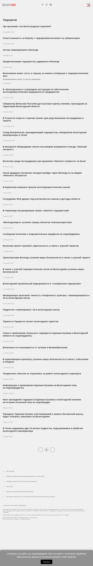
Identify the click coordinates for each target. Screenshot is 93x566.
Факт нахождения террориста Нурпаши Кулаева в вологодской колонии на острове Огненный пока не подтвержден (42, 401)
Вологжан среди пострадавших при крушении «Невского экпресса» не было (44, 161)
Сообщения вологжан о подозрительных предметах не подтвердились (41, 234)
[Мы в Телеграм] (50, 4)
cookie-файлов (68, 557)
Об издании (10, 471)
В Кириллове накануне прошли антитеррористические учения (36, 187)
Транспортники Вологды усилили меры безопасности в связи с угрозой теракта (46, 257)
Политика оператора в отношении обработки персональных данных (30, 496)
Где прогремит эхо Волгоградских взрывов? (27, 26)
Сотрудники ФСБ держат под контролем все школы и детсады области (41, 199)
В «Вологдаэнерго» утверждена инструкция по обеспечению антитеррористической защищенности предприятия (36, 90)
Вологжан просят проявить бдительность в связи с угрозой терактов (41, 246)
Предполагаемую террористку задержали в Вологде (31, 61)
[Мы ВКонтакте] (42, 4)
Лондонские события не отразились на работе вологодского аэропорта (42, 373)
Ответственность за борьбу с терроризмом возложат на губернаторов (41, 38)
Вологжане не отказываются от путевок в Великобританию (35, 347)
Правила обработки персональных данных (21, 481)
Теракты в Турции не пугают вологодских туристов (30, 321)
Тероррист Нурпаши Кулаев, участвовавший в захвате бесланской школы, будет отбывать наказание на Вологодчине (43, 415)
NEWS (9, 4)
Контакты (9, 486)
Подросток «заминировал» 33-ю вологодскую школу (31, 310)
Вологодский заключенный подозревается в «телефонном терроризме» (42, 283)
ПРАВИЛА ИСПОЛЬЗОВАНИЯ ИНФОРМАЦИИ (19, 491)
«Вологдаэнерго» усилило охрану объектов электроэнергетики (37, 222)
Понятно (46, 562)
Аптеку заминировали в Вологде (20, 50)
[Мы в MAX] (46, 4)
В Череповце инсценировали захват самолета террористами (36, 210)
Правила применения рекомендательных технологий (25, 476)
